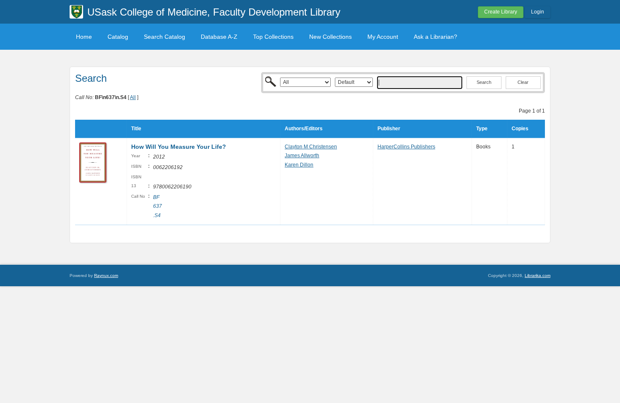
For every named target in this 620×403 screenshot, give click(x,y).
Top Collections (273, 36)
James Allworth (302, 156)
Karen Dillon (299, 165)
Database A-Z (219, 36)
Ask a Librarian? (435, 36)
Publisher (388, 129)
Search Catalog (164, 36)
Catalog (118, 36)
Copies (520, 129)
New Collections (330, 36)
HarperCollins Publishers (406, 147)
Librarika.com (537, 275)
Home (84, 36)
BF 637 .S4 (157, 206)
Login (537, 12)
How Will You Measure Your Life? (178, 146)
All (133, 97)
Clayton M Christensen (311, 147)
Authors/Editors (304, 129)
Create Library (500, 12)
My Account (382, 36)
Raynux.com (106, 275)
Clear (523, 82)
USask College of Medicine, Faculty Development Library (213, 12)
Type (482, 129)
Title (136, 129)
